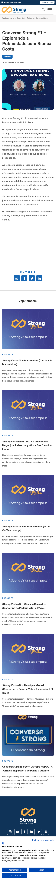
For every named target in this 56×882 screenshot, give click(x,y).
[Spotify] (46, 832)
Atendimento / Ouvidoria (12, 2)
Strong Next (21, 18)
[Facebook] (24, 832)
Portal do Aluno (47, 2)
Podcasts (30, 18)
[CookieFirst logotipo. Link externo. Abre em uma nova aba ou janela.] (3, 843)
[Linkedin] (32, 832)
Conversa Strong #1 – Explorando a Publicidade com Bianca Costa (42, 18)
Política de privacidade (43, 840)
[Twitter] (39, 832)
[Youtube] (17, 832)
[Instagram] (10, 832)
